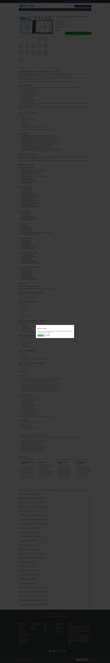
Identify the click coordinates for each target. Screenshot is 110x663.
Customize (47, 335)
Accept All (41, 335)
